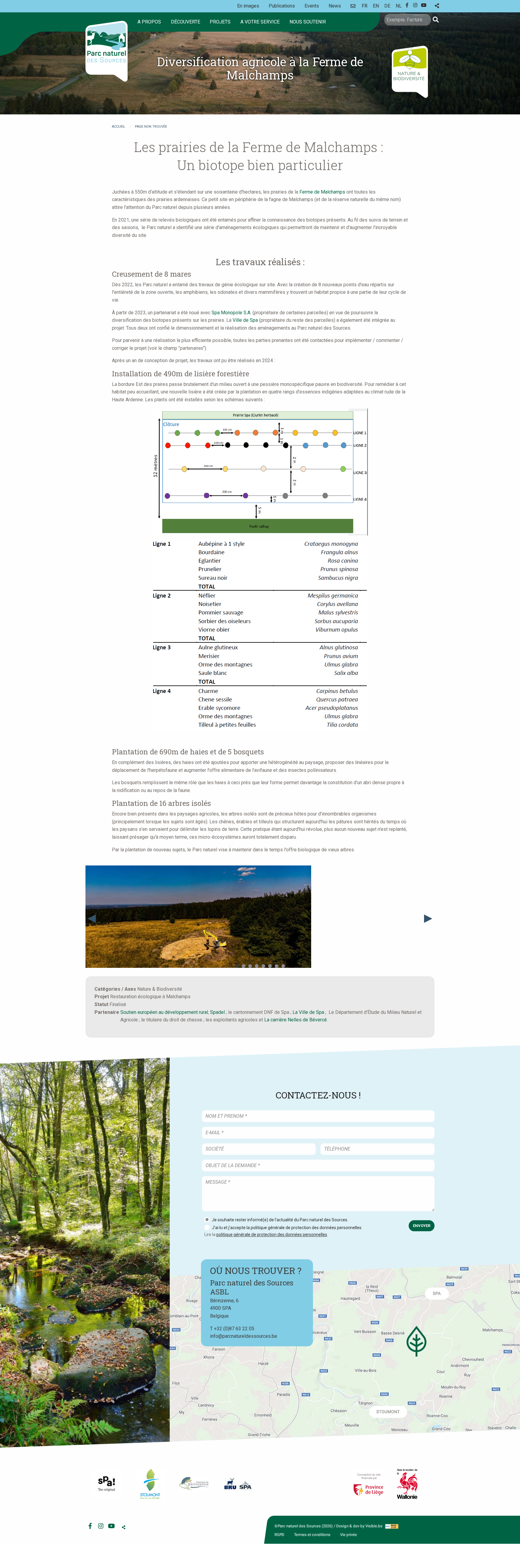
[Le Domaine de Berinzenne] (194, 1483)
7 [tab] (276, 966)
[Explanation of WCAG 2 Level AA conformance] (391, 1526)
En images (248, 6)
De (387, 6)
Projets (220, 22)
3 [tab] (250, 966)
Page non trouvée (151, 127)
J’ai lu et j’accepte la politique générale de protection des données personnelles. (287, 1227)
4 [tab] (256, 966)
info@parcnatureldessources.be (243, 1336)
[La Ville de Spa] (106, 1484)
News (335, 6)
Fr (364, 6)
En (376, 6)
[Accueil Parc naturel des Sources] (106, 51)
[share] (437, 6)
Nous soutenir (307, 22)
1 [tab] (237, 966)
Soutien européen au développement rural (164, 1012)
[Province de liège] (368, 1484)
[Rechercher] (436, 20)
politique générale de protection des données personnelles (271, 1234)
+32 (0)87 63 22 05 (234, 1328)
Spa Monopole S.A (231, 312)
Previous (91, 918)
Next (428, 918)
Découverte (185, 22)
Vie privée (348, 1534)
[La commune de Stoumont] (150, 1484)
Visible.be (373, 1526)
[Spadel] (237, 1484)
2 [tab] (243, 966)
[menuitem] (150, 22)
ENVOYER (421, 1225)
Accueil (118, 127)
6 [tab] (270, 966)
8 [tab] (283, 966)
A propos (149, 22)
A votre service (260, 22)
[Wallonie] (407, 1484)
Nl (399, 6)
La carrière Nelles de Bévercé (295, 1020)
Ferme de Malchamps (322, 192)
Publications (282, 6)
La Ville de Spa (308, 1012)
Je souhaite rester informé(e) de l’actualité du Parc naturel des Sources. (280, 1219)
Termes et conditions (312, 1534)
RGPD (279, 1534)
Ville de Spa (246, 320)
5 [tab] (263, 966)
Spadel (217, 1012)
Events (312, 6)
